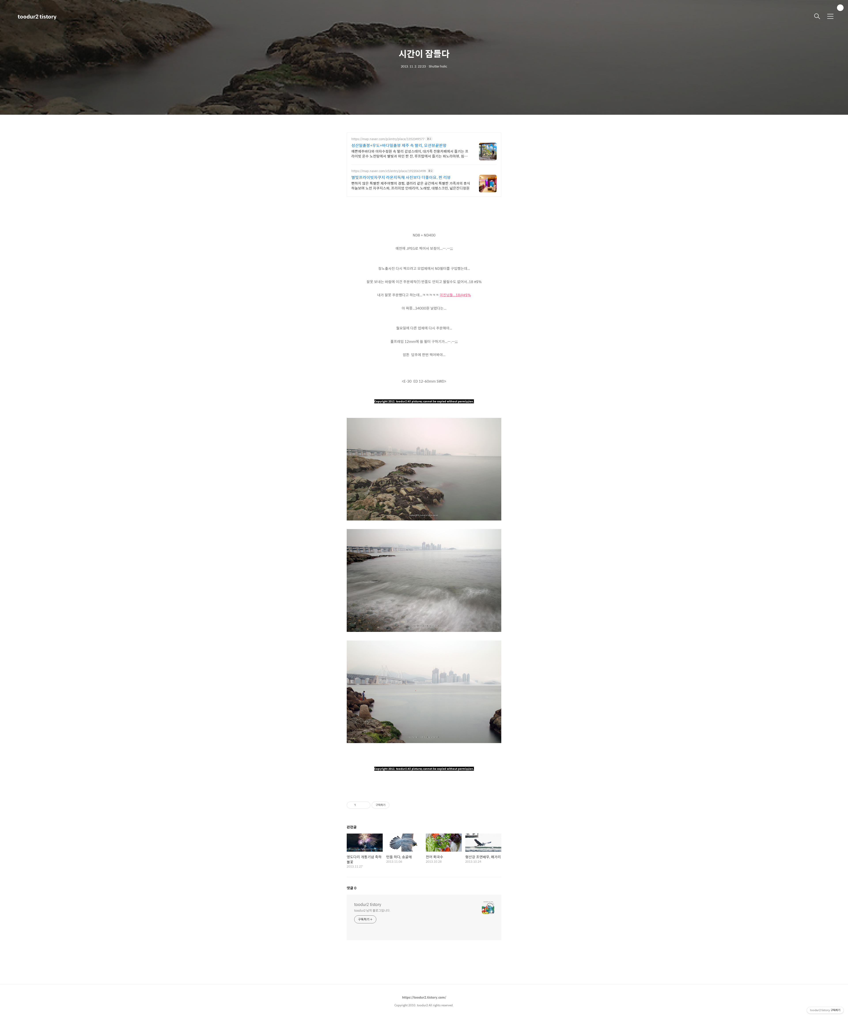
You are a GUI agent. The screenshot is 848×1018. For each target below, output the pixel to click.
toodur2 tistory (37, 16)
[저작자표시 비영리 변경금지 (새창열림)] (395, 805)
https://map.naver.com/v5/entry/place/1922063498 (388, 171)
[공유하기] (360, 805)
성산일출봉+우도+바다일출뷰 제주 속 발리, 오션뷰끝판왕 (399, 145)
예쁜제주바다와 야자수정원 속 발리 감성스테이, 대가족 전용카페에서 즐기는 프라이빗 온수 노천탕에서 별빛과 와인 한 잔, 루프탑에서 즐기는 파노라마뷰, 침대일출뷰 (409, 153)
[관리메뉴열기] (840, 7)
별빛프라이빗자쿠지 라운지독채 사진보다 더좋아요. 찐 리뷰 (401, 177)
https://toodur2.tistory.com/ (424, 997)
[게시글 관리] (365, 805)
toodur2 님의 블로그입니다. (372, 910)
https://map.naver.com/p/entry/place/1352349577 (387, 139)
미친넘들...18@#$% (455, 295)
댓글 (351, 888)
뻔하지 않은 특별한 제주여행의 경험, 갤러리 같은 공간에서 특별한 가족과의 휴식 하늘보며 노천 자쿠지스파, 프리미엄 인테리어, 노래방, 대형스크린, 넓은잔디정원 (410, 185)
